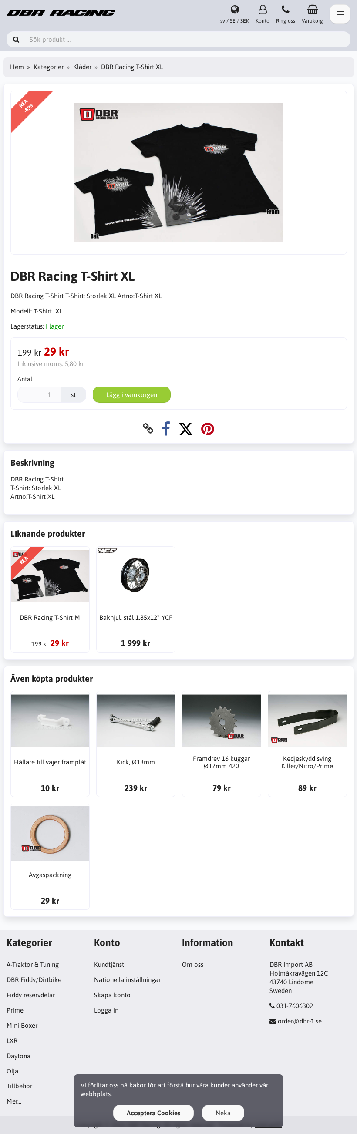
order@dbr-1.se (300, 1021)
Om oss (192, 964)
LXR (12, 1040)
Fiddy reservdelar (31, 995)
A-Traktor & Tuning (33, 964)
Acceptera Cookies (153, 1113)
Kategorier (49, 67)
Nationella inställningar (127, 979)
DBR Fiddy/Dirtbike (34, 979)
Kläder (82, 67)
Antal (24, 379)
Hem (17, 67)
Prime (15, 1010)
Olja (12, 1071)
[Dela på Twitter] (185, 428)
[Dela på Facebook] (166, 428)
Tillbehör (19, 1086)
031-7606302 (294, 1005)
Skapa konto (112, 995)
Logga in (106, 1010)
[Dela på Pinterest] (207, 428)
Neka (223, 1113)
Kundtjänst (109, 964)
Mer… (14, 1101)
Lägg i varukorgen (131, 394)
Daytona (18, 1056)
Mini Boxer (22, 1025)
